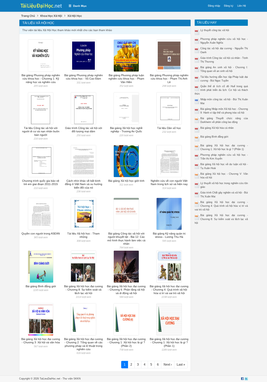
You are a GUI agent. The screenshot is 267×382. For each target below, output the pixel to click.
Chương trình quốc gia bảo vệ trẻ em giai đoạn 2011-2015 (40, 182)
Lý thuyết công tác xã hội (214, 30)
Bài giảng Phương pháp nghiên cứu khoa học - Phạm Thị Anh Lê (169, 79)
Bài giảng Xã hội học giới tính (126, 180)
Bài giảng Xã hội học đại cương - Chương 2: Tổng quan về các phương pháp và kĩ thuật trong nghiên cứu (83, 344)
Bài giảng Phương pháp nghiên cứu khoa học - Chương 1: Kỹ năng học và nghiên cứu (41, 79)
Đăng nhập (214, 5)
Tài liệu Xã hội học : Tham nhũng (83, 235)
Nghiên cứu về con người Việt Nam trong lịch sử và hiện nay (169, 182)
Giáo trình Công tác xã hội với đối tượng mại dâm (83, 129)
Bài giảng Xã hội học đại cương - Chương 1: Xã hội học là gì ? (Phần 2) (126, 342)
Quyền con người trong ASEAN (41, 233)
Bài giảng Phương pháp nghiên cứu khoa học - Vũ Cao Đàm (83, 77)
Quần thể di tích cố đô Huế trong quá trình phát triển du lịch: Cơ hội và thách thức (221, 90)
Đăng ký (228, 5)
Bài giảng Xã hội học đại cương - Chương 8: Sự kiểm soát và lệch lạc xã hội (83, 290)
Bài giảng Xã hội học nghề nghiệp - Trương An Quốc (126, 129)
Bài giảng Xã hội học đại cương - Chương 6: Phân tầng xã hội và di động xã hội (126, 290)
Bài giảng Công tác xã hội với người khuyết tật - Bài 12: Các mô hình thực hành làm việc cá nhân (126, 238)
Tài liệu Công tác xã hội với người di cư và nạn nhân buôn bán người (40, 131)
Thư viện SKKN (72, 378)
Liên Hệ (241, 5)
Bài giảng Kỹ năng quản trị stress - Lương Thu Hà (169, 235)
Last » (181, 364)
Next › (168, 364)
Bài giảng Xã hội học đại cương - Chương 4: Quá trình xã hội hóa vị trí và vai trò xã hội (169, 290)
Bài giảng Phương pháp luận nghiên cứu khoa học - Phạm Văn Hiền (126, 79)
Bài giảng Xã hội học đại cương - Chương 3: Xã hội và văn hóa (40, 340)
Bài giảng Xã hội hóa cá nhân (217, 127)
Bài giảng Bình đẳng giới (41, 286)
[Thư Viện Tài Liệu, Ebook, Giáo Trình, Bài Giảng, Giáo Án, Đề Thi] (42, 5)
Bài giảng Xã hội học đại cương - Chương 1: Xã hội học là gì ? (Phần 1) (169, 342)
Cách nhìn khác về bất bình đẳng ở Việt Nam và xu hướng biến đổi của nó (83, 184)
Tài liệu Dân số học (169, 128)
